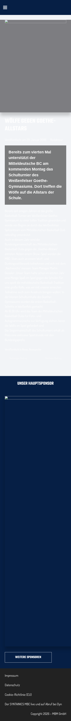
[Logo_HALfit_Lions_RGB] (42, 10)
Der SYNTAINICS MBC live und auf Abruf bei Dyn (33, 704)
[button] (5, 7)
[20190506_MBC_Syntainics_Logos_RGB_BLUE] (22, 10)
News (25, 349)
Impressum (11, 675)
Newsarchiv (35, 349)
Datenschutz (12, 685)
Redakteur (56, 140)
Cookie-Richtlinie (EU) (18, 694)
